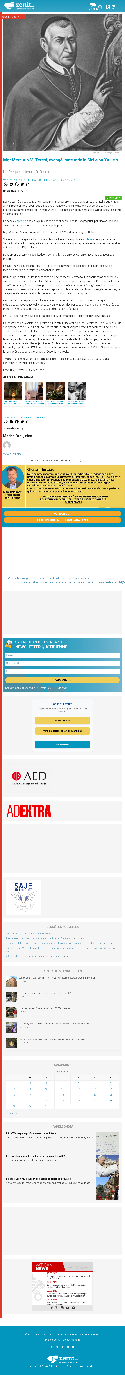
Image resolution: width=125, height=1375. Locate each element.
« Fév (8, 1113)
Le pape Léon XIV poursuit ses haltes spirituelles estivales (38, 1178)
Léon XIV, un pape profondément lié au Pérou (31, 1133)
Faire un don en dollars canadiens (62, 520)
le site (90, 239)
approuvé (20, 221)
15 (14, 1095)
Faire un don (62, 513)
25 (62, 1100)
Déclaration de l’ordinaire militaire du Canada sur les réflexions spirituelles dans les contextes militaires (54, 943)
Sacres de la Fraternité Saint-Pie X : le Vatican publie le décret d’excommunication (57, 978)
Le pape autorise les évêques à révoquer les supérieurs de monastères (52, 1039)
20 (94, 1095)
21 (111, 1095)
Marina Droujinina (39, 180)
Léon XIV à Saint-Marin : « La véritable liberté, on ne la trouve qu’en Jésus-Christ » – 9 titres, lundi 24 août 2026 (57, 948)
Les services (70, 1334)
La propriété (55, 1334)
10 (46, 1089)
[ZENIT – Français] (35, 6)
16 (30, 1095)
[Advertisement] (62, 553)
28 (111, 1100)
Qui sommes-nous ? (36, 1334)
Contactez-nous (71, 1339)
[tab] (47, 1266)
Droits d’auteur (53, 1339)
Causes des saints (13, 17)
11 (62, 1089)
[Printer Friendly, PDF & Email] (113, 198)
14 (111, 1089)
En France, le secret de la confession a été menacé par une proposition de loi (55, 1023)
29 (14, 1106)
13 (94, 1089)
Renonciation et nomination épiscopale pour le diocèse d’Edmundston (39, 938)
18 (62, 1095)
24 (46, 1100)
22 (14, 1100)
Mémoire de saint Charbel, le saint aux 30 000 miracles (44, 1008)
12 (78, 1089)
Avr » (14, 1113)
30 (30, 1106)
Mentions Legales (88, 1334)
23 (30, 1100)
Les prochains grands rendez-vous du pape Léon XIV (35, 1156)
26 (78, 1100)
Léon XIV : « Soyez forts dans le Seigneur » (26, 933)
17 (46, 1095)
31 (46, 1106)
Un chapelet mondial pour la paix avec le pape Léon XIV (45, 993)
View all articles (12, 454)
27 (94, 1100)
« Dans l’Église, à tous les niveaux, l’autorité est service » (32, 956)
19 (78, 1095)
